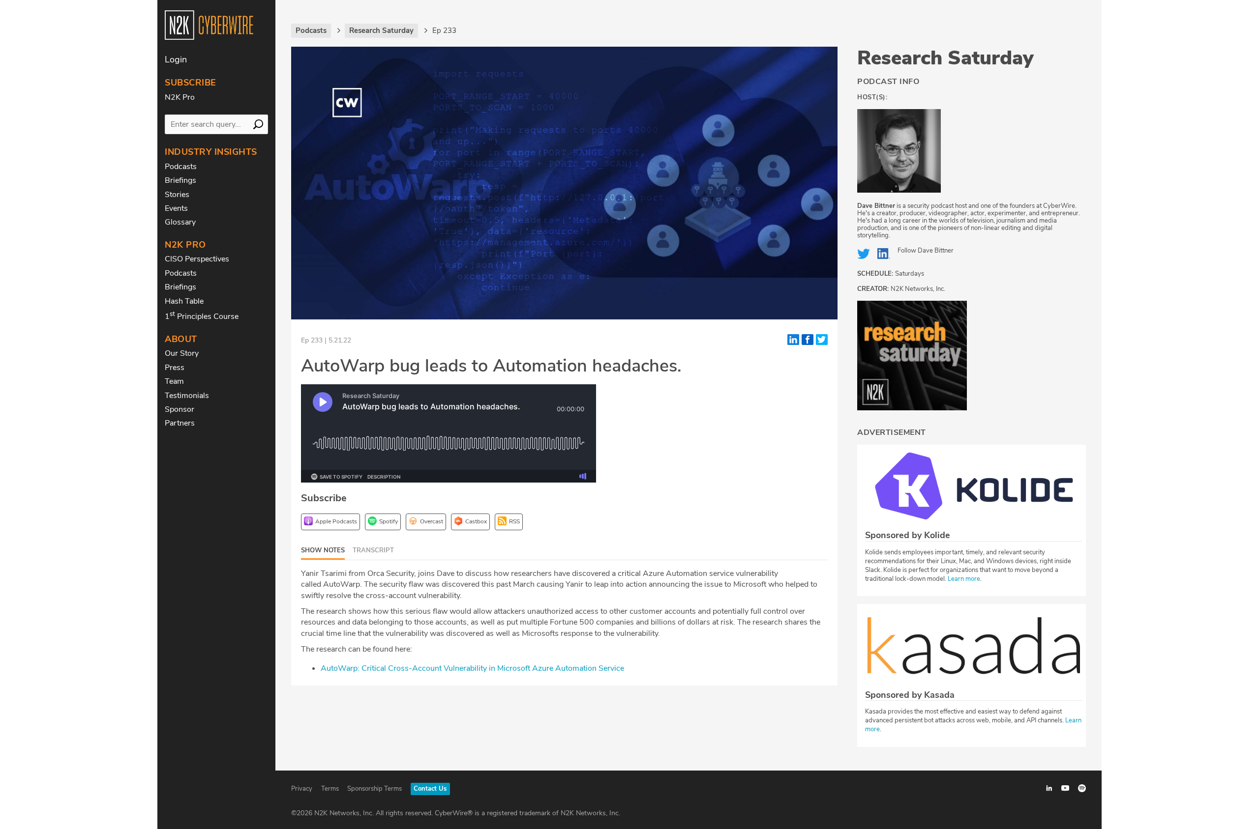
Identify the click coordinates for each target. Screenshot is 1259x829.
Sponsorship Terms (374, 788)
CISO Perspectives (197, 259)
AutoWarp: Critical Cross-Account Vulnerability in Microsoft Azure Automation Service (472, 668)
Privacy (301, 788)
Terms (330, 788)
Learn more (964, 578)
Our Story (182, 353)
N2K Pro (180, 97)
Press (174, 367)
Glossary (180, 222)
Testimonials (187, 395)
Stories (177, 194)
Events (176, 208)
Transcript (373, 550)
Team (174, 381)
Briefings (180, 180)
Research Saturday (945, 58)
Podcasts (181, 166)
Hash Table (184, 301)
